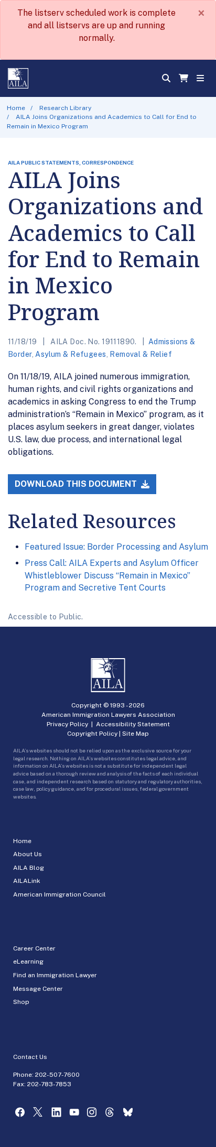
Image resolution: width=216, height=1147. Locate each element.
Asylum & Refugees (70, 354)
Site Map (135, 733)
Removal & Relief (141, 354)
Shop (21, 1002)
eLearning (28, 961)
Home (16, 108)
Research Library (65, 108)
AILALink (26, 880)
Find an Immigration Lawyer (55, 975)
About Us (27, 854)
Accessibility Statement (133, 724)
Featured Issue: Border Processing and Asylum (116, 547)
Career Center (34, 948)
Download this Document (77, 484)
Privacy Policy (67, 724)
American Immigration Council (59, 894)
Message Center (38, 988)
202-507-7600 (57, 1074)
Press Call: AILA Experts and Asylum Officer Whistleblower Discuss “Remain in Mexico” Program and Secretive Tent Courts (112, 575)
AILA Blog (28, 867)
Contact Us (30, 1057)
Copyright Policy (92, 733)
